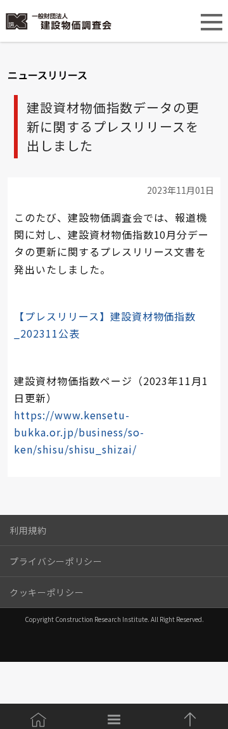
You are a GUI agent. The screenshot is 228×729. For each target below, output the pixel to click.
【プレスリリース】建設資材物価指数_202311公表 (105, 324)
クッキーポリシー (47, 592)
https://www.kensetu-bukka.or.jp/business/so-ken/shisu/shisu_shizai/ (79, 432)
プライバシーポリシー (56, 561)
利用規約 (28, 530)
